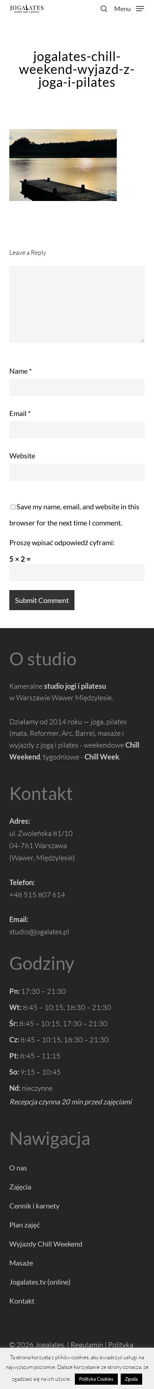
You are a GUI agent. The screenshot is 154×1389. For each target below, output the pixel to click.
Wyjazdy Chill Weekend (45, 1243)
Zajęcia (20, 1186)
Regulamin (87, 1344)
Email (20, 413)
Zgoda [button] (131, 1379)
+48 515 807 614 (37, 894)
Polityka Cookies (96, 1379)
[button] (129, 7)
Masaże (21, 1262)
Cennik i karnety (34, 1205)
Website (22, 455)
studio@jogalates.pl (39, 931)
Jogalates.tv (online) (40, 1281)
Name (20, 370)
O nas (18, 1167)
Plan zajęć (24, 1224)
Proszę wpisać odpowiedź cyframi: (62, 542)
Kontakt (21, 1300)
